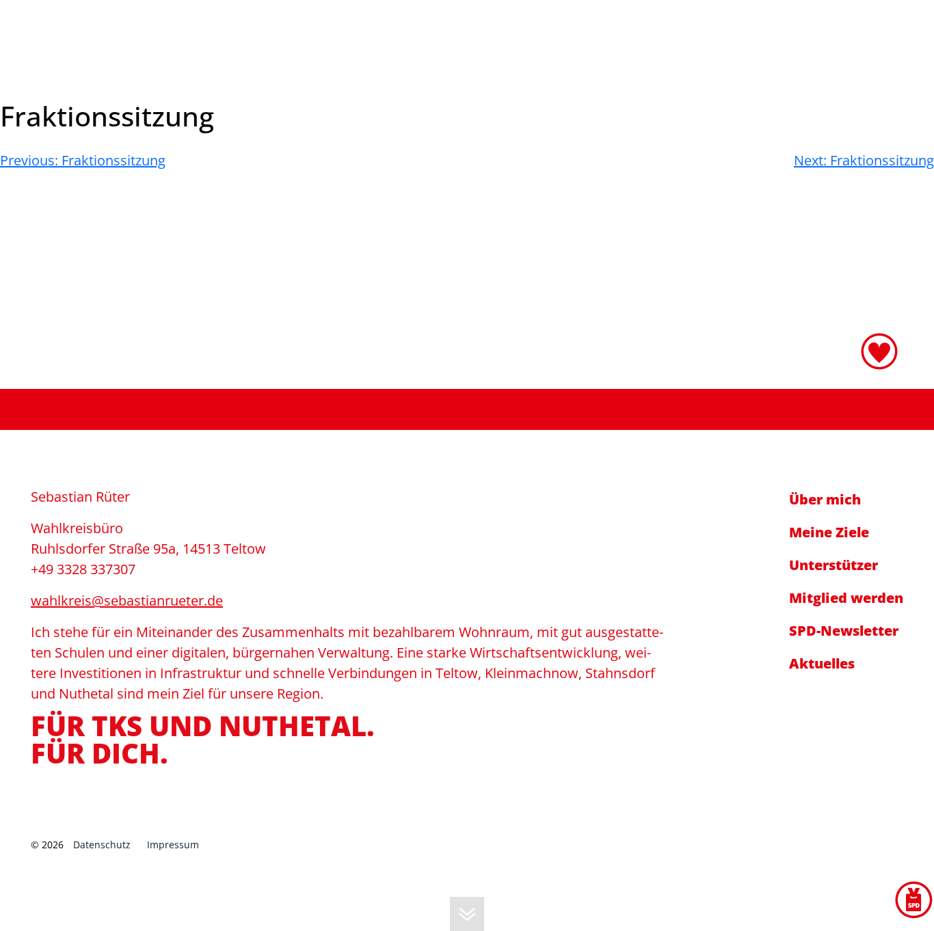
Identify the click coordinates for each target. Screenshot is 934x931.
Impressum (173, 844)
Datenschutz (102, 844)
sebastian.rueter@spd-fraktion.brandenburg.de (691, 32)
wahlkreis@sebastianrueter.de (127, 600)
